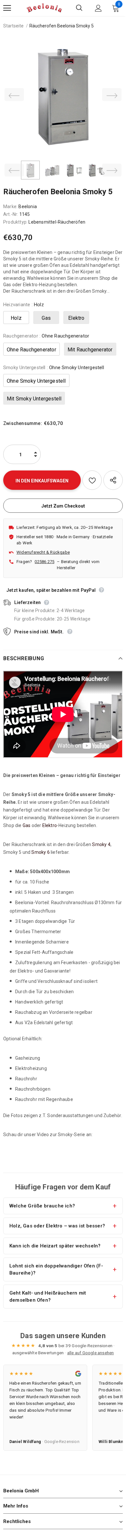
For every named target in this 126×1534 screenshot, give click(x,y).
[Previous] (14, 94)
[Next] (111, 94)
